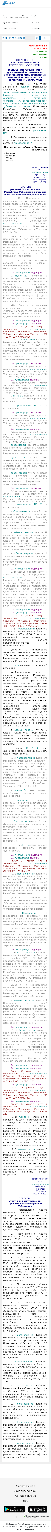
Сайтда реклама (25, 1495)
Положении (22, 800)
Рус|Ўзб (45, 38)
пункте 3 (21, 790)
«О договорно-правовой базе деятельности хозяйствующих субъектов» (25, 104)
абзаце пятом (27, 1030)
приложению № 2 (24, 143)
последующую (22, 272)
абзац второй (19, 473)
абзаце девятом (24, 532)
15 (28, 845)
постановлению (40, 172)
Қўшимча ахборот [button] (10, 29)
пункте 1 (23, 1117)
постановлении (26, 339)
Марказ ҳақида (25, 1486)
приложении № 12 (31, 405)
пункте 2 (18, 395)
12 (27, 748)
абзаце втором (21, 821)
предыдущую (22, 323)
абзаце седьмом (25, 1000)
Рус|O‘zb (48, 37)
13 (32, 748)
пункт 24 (20, 457)
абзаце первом (22, 511)
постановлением (13, 223)
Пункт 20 (21, 275)
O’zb (43, 37)
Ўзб (41, 37)
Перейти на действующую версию (40, 54)
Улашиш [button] (37, 29)
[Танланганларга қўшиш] (3, 38)
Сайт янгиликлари (25, 1490)
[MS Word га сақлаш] (21, 38)
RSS (25, 1500)
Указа (28, 106)
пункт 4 (15, 665)
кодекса (27, 86)
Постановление (25, 1335)
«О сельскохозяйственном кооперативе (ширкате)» (25, 92)
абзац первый (19, 445)
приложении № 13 (31, 504)
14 (37, 748)
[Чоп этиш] (24, 38)
